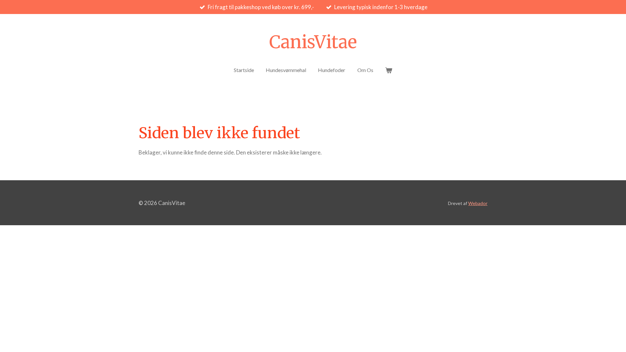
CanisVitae (313, 42)
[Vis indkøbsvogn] (388, 70)
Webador (477, 203)
